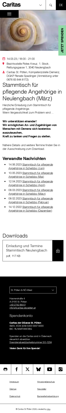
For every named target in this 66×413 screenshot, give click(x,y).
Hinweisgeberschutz (46, 381)
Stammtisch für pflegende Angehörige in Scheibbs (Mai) (30, 174)
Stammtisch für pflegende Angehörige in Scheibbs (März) (30, 191)
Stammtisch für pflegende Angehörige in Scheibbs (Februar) (30, 200)
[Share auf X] (27, 369)
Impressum (14, 381)
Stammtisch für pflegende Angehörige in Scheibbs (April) (30, 183)
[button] (33, 5)
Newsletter (41, 389)
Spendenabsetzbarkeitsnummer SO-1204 (30, 342)
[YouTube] (49, 369)
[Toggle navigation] (9, 14)
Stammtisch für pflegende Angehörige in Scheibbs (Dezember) (30, 208)
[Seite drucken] (5, 369)
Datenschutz (14, 396)
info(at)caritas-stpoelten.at (22, 307)
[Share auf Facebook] (16, 369)
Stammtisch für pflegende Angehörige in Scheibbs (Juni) (30, 166)
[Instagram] (60, 369)
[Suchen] (52, 5)
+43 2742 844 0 (17, 304)
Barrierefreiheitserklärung (48, 396)
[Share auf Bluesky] (38, 369)
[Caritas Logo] (12, 4)
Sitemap (12, 389)
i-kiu (48, 409)
